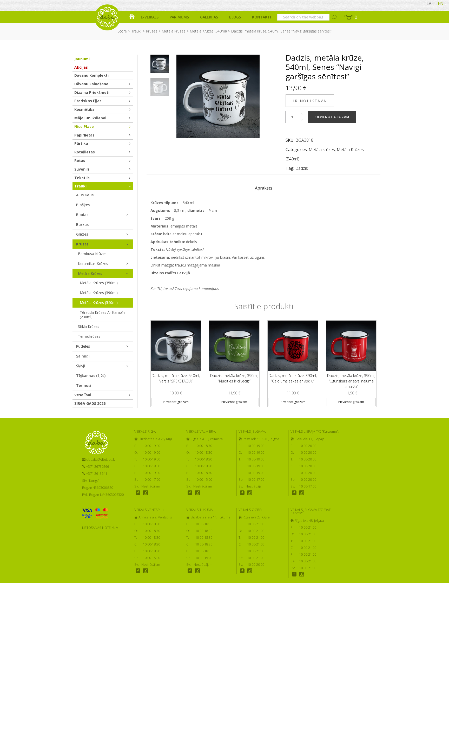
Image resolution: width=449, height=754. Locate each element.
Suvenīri (81, 169)
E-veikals (150, 17)
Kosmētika (84, 109)
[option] (159, 63)
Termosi (83, 385)
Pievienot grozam (332, 117)
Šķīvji (80, 365)
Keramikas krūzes (93, 263)
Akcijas (81, 67)
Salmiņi (83, 356)
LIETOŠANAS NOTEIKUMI (100, 527)
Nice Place (84, 126)
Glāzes (82, 234)
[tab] (263, 189)
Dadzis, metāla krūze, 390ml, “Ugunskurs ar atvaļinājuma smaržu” (351, 381)
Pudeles (83, 346)
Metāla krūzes (173, 31)
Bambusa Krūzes (92, 253)
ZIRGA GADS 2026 (89, 403)
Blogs (235, 17)
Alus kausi (85, 194)
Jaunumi (82, 58)
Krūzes (151, 31)
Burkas (82, 224)
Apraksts (263, 188)
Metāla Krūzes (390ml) (99, 292)
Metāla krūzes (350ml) (99, 282)
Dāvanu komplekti (91, 75)
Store (122, 31)
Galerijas (209, 17)
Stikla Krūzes (88, 326)
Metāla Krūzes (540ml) (208, 31)
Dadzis (301, 168)
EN (441, 3)
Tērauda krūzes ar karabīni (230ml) (103, 314)
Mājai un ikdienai (90, 117)
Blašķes (83, 204)
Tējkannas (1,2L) (90, 375)
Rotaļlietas (84, 152)
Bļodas (82, 214)
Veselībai (82, 394)
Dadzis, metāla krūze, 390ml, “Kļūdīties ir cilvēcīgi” (234, 378)
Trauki (136, 31)
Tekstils (82, 177)
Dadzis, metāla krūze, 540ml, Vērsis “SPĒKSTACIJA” (176, 378)
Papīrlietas (84, 135)
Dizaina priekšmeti (91, 92)
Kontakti (261, 17)
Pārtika (81, 143)
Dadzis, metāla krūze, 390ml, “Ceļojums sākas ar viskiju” (293, 378)
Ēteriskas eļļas (88, 100)
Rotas (79, 160)
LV (428, 3)
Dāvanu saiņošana (91, 83)
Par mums (179, 17)
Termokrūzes (89, 336)
